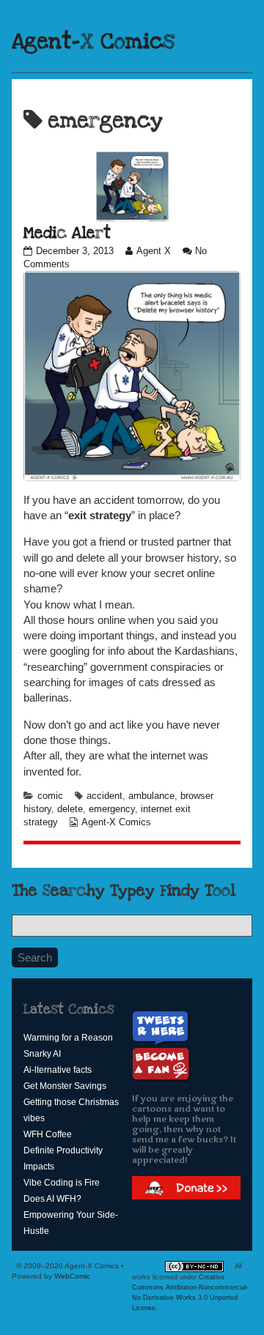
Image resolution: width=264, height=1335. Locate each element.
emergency (112, 809)
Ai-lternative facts (57, 1070)
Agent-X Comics (93, 42)
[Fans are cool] (161, 1064)
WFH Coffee (47, 1134)
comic (50, 796)
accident (104, 796)
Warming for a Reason (68, 1038)
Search (35, 957)
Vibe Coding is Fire (61, 1183)
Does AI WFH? (52, 1199)
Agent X (153, 251)
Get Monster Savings (64, 1086)
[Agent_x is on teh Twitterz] (162, 1027)
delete (70, 809)
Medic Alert (67, 233)
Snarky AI (42, 1054)
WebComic (72, 1276)
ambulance (151, 796)
